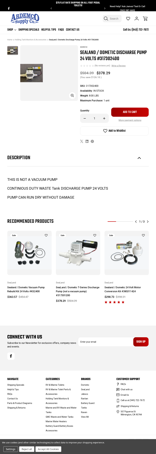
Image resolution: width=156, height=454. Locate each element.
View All (85, 417)
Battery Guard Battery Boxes (59, 426)
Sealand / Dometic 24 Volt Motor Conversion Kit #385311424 (123, 289)
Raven (84, 412)
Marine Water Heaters (56, 421)
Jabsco (84, 394)
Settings (10, 449)
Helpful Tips (48, 30)
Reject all (27, 449)
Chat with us (127, 389)
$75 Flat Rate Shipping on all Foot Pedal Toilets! (78, 4)
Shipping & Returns (16, 408)
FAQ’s (123, 384)
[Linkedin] (87, 141)
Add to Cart (29, 268)
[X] (81, 141)
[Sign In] (136, 18)
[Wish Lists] (128, 18)
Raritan (84, 398)
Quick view (38, 241)
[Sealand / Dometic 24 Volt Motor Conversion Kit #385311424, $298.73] (127, 253)
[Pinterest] (92, 141)
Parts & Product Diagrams (19, 403)
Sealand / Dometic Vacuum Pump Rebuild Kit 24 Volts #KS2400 (26, 289)
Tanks (84, 408)
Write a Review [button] (119, 66)
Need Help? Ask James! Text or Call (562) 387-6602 (127, 8)
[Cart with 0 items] (145, 18)
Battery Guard (87, 403)
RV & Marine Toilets (55, 385)
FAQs (61, 30)
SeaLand (85, 389)
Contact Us (72, 30)
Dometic (85, 385)
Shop (10, 30)
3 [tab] (129, 221)
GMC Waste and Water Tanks (59, 417)
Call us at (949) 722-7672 (133, 400)
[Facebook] (8, 8)
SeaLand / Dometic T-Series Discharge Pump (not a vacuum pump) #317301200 (77, 291)
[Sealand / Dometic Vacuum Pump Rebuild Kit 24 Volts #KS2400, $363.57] (29, 253)
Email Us (125, 395)
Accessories (51, 430)
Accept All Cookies (48, 449)
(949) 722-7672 (140, 29)
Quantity (84, 110)
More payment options (130, 120)
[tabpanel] (12, 50)
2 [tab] (120, 221)
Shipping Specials (28, 30)
